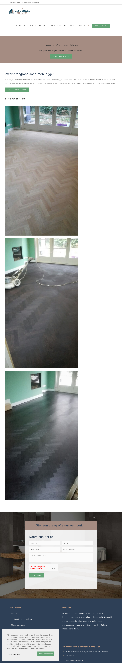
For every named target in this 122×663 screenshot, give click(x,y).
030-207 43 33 (16, 2)
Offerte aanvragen (18, 625)
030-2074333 (69, 655)
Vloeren (14, 613)
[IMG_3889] (41, 371)
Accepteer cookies (46, 654)
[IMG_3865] (41, 107)
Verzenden (37, 575)
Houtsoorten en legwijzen (21, 619)
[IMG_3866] (41, 239)
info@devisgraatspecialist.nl (74, 660)
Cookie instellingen (14, 654)
